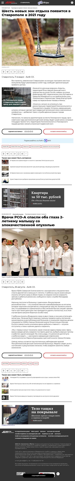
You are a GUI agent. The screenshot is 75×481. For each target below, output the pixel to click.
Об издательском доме (22, 431)
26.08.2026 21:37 (6, 214)
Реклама (43, 431)
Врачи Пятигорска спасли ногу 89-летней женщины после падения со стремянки (35, 383)
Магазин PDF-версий (53, 431)
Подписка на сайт (47, 433)
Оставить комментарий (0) (58, 131)
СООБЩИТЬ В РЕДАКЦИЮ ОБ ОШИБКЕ (25, 438)
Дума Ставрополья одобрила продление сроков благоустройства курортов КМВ (35, 179)
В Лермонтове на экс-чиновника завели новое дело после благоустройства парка (35, 173)
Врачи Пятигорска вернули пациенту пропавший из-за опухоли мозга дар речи (34, 396)
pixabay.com (5, 67)
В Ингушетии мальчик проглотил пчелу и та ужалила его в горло (30, 390)
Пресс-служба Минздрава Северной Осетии (43, 277)
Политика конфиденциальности (58, 436)
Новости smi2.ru (8, 208)
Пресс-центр (35, 431)
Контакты (58, 433)
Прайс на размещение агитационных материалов (30, 436)
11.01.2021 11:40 (6, 8)
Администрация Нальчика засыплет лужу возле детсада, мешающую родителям (34, 166)
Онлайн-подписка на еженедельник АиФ (27, 433)
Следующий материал (38, 475)
